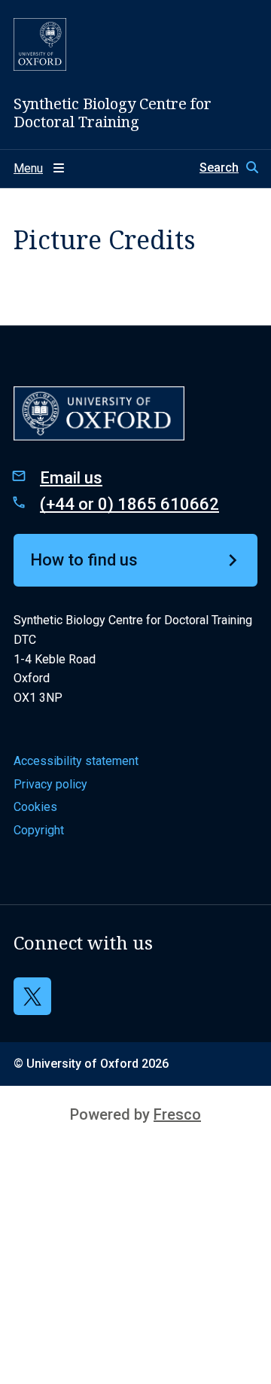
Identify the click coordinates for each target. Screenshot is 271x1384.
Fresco (177, 1114)
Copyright (39, 830)
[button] (228, 168)
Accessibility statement (76, 761)
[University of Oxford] (40, 44)
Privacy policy (50, 784)
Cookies (35, 807)
